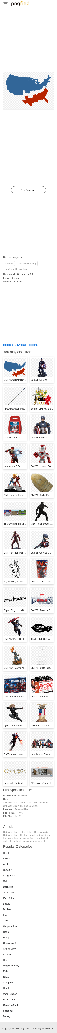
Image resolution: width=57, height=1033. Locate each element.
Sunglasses (9, 875)
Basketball (8, 886)
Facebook (8, 1010)
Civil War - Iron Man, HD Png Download (23, 552)
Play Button (9, 898)
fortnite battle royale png (17, 269)
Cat (5, 881)
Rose (6, 931)
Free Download (28, 190)
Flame (6, 858)
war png (9, 263)
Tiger (5, 920)
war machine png (27, 263)
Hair (5, 959)
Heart (6, 852)
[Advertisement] (28, 43)
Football (7, 954)
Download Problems (26, 344)
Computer (8, 982)
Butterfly (7, 869)
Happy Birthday (11, 965)
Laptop (6, 903)
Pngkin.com (9, 999)
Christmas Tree (11, 943)
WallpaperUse (10, 926)
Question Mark (11, 1005)
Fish (5, 971)
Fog (5, 914)
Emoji (6, 937)
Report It (8, 344)
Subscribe (8, 892)
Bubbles (7, 909)
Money (6, 1016)
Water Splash (10, 993)
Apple (6, 864)
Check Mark (9, 948)
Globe (6, 976)
